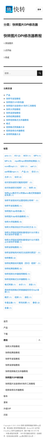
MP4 (8, 160)
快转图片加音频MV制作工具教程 (21, 105)
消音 (32, 284)
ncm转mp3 (11, 166)
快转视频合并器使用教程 (17, 273)
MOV (27, 155)
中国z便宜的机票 (12, 433)
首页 (6, 321)
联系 (6, 396)
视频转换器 (29, 425)
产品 (8, 95)
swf (33, 166)
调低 (28, 297)
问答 (6, 414)
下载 (6, 333)
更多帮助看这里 (20, 428)
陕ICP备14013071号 (31, 431)
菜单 (39, 9)
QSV (23, 166)
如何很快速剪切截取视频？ (18, 182)
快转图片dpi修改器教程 (17, 216)
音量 (8, 307)
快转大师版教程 (13, 109)
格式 (8, 123)
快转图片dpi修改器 (15, 211)
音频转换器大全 (13, 134)
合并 (8, 177)
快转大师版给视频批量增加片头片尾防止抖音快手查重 (22, 240)
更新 (6, 402)
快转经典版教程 (13, 116)
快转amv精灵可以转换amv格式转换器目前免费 (23, 194)
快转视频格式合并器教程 (17, 120)
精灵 (8, 297)
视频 (18, 297)
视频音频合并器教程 (15, 130)
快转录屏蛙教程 (13, 112)
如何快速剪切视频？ (15, 187)
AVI (17, 155)
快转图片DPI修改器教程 (23, 35)
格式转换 (10, 284)
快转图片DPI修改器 (15, 102)
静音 (36, 302)
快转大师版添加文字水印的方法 (20, 227)
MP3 (37, 155)
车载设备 (10, 302)
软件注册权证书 (17, 431)
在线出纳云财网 (12, 436)
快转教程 (10, 257)
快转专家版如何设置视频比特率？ (21, 200)
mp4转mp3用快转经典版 (27, 160)
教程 (6, 340)
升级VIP (7, 408)
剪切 (35, 171)
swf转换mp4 (12, 171)
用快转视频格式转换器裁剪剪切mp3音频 (22, 290)
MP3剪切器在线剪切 (27, 433)
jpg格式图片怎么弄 (26, 436)
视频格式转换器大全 (15, 127)
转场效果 (24, 302)
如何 (18, 177)
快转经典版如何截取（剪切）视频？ (22, 263)
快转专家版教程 (13, 98)
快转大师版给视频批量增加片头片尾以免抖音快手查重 (22, 233)
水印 (22, 284)
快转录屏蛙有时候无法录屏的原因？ (22, 252)
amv (8, 155)
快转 (32, 187)
